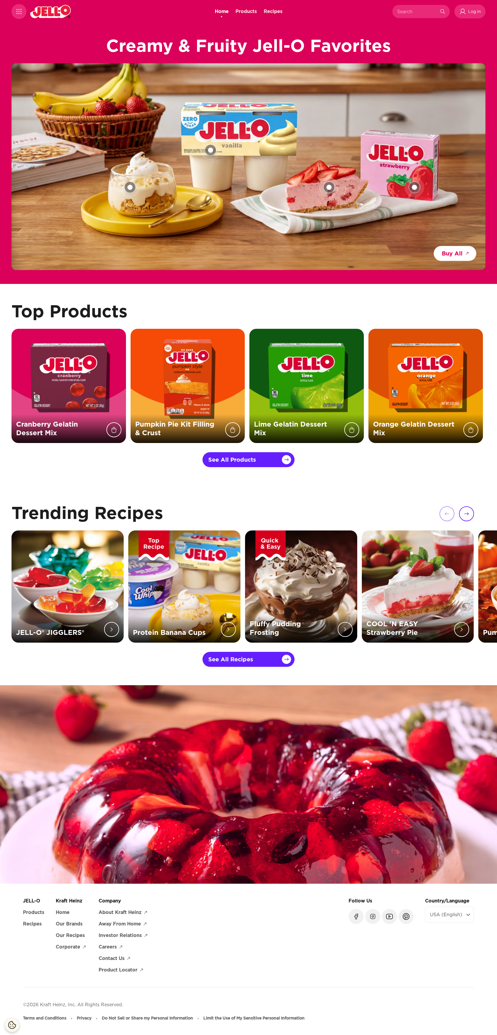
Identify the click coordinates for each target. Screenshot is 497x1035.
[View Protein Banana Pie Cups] (130, 187)
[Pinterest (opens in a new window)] (406, 916)
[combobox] (416, 11)
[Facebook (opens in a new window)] (356, 916)
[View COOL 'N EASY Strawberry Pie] (329, 187)
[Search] (442, 11)
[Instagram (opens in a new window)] (372, 916)
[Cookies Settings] (12, 1025)
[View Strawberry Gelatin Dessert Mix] (414, 187)
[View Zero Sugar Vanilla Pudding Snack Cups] (210, 150)
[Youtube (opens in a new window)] (389, 916)
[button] (19, 11)
